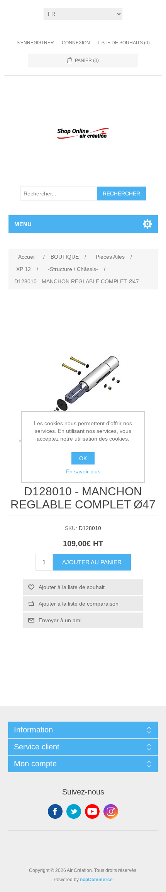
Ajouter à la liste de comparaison (79, 604)
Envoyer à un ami (60, 620)
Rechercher (121, 193)
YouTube (92, 811)
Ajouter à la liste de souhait (72, 587)
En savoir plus (83, 471)
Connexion (76, 42)
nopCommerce (96, 879)
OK (83, 458)
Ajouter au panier (92, 562)
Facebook (55, 811)
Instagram (110, 811)
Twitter (73, 811)
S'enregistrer (35, 42)
